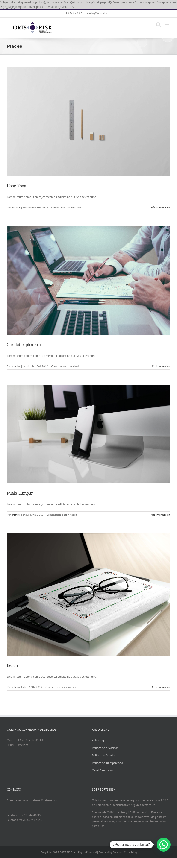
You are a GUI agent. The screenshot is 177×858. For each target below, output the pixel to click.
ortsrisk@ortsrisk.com (98, 13)
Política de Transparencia (107, 763)
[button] (164, 845)
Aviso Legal (99, 740)
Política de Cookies (103, 755)
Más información (160, 207)
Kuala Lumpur (20, 493)
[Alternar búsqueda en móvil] (158, 24)
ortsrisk (16, 207)
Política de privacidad (105, 748)
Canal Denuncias (102, 770)
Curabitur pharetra (24, 344)
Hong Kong (16, 185)
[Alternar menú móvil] (167, 24)
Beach (12, 665)
